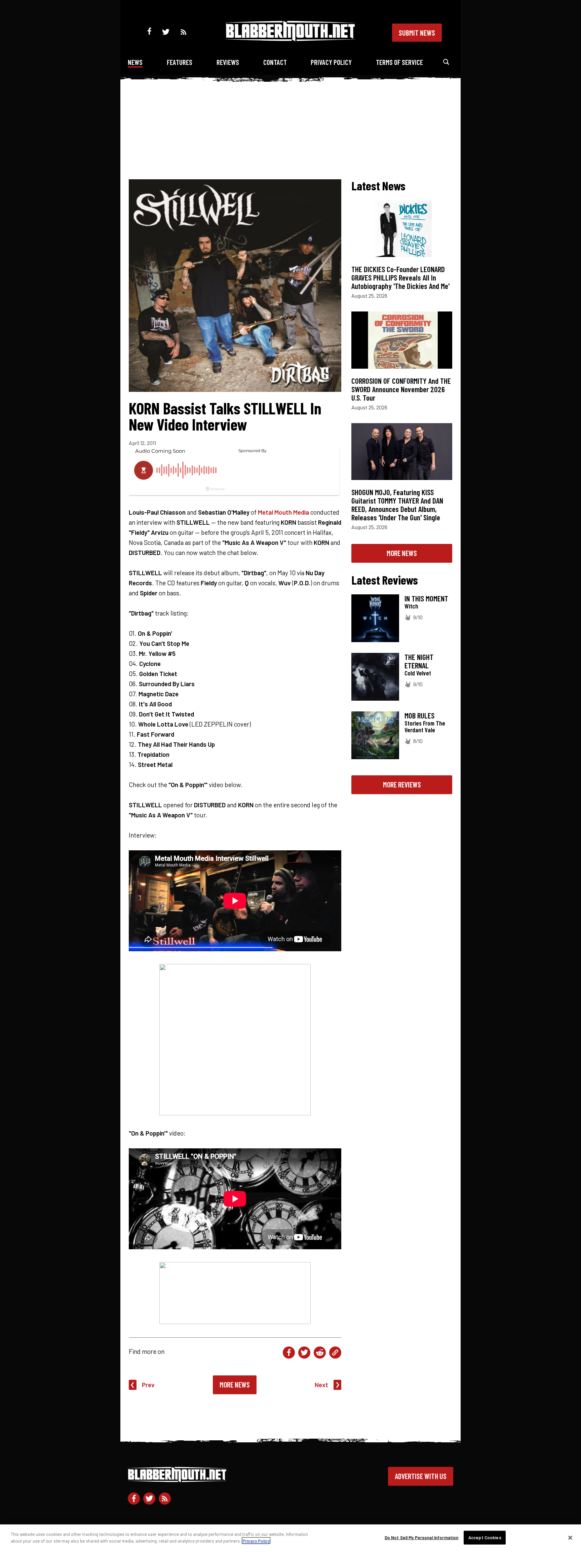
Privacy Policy (331, 62)
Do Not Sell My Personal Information (422, 1537)
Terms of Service (399, 62)
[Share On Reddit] (320, 1352)
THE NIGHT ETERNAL (418, 661)
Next (321, 1385)
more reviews (402, 784)
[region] (290, 1538)
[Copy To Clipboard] (335, 1352)
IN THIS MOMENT (426, 598)
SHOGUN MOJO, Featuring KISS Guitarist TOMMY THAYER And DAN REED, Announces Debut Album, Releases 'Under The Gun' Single (397, 504)
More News (235, 1384)
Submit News (417, 32)
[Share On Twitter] (304, 1352)
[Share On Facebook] (289, 1352)
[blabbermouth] (290, 39)
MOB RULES (419, 715)
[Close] (570, 1537)
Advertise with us (421, 1476)
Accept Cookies (484, 1537)
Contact (275, 62)
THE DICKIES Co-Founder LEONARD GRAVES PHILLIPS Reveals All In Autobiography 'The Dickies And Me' (400, 277)
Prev (148, 1385)
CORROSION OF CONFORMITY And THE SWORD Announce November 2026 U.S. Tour (401, 389)
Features (179, 62)
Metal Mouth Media (283, 512)
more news (402, 553)
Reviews (228, 62)
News (135, 62)
